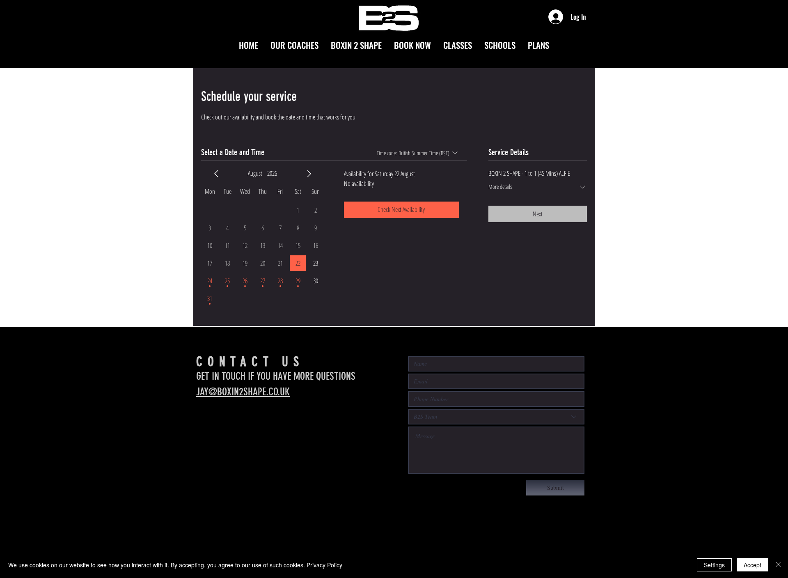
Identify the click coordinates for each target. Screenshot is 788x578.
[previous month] (216, 174)
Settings (714, 565)
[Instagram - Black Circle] (202, 424)
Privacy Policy (324, 565)
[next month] (309, 174)
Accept (752, 565)
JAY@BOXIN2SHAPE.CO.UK (243, 391)
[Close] (778, 564)
